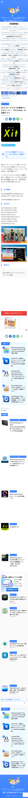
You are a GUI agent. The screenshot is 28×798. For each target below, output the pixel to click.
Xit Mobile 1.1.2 (14, 527)
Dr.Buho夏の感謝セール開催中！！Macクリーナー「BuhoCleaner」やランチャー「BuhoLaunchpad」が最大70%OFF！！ (14, 28)
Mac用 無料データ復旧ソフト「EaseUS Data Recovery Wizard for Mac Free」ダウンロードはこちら (14, 40)
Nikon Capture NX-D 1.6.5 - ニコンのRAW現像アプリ (17, 496)
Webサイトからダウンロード (13, 313)
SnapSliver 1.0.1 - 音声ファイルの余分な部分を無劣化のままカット (18, 599)
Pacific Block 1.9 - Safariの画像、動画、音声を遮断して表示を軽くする (18, 690)
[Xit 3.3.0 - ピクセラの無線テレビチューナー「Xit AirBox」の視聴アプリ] (14, 119)
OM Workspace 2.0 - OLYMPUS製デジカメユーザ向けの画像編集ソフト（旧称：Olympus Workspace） (17, 562)
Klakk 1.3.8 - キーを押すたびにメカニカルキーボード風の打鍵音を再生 (18, 657)
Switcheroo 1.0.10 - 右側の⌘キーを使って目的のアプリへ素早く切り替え (18, 612)
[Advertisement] (14, 294)
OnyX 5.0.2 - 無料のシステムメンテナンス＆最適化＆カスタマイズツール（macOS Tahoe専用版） (18, 362)
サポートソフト (6, 408)
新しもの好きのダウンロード (14, 21)
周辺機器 (5, 410)
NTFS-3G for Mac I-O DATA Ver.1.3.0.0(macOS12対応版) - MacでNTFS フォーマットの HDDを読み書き (17, 427)
